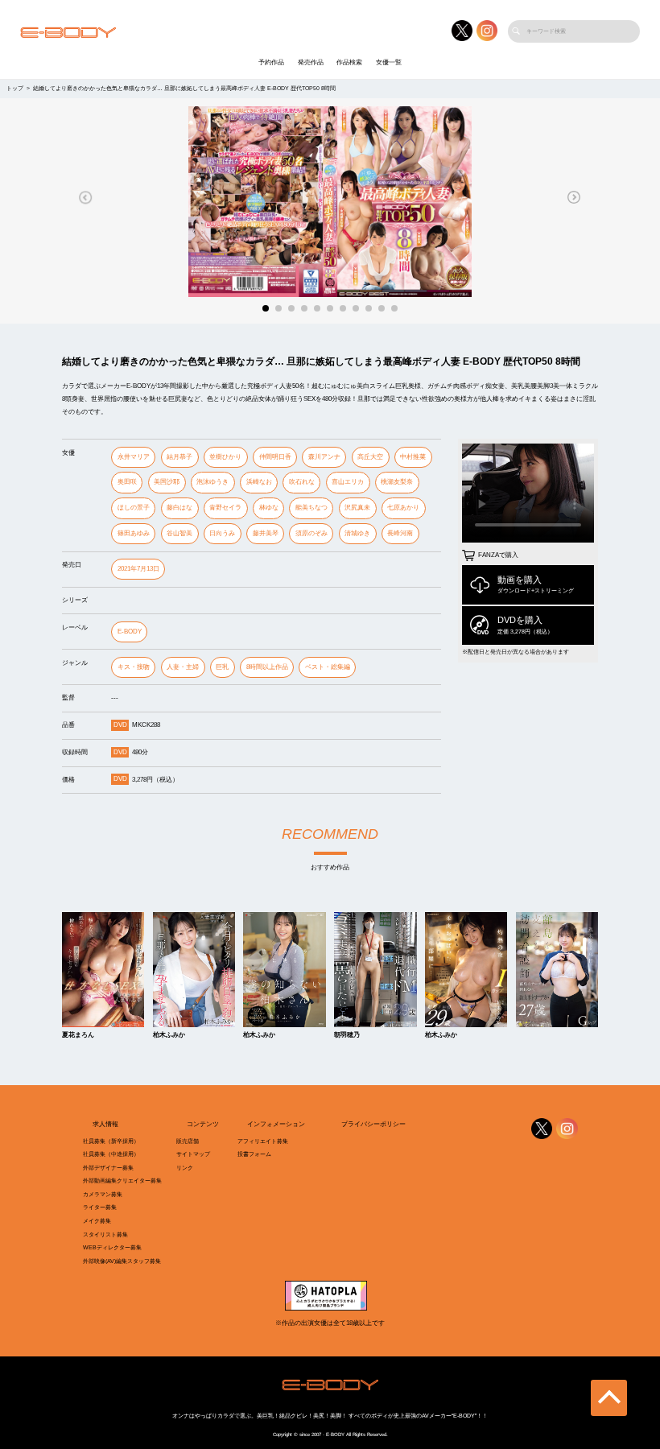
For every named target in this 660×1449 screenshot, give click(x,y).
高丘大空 (370, 456)
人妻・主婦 (183, 667)
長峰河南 (400, 533)
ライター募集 (100, 1207)
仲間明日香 (275, 456)
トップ (14, 88)
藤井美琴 (265, 533)
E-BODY (130, 631)
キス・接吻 (134, 667)
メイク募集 (97, 1221)
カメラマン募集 (102, 1194)
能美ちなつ (311, 507)
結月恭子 (179, 456)
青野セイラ (225, 507)
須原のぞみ (311, 533)
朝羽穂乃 (347, 1035)
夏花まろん (78, 1035)
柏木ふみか (169, 1035)
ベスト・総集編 (327, 667)
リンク (184, 1168)
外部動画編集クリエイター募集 (122, 1181)
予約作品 (271, 62)
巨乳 (222, 667)
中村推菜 (413, 456)
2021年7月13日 (138, 568)
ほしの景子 (134, 507)
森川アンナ (324, 456)
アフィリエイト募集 (262, 1141)
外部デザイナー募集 (108, 1168)
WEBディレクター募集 (112, 1248)
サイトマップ (193, 1154)
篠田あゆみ (134, 533)
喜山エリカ (348, 481)
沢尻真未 (357, 507)
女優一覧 (389, 62)
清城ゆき (357, 533)
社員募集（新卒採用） (111, 1141)
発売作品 (311, 62)
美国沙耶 (166, 481)
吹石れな (302, 481)
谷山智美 (179, 533)
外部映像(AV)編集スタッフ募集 (122, 1261)
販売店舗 (187, 1141)
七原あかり (403, 507)
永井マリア (134, 456)
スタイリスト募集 (105, 1235)
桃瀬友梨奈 (397, 481)
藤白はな (179, 507)
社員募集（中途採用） (111, 1154)
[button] (85, 197)
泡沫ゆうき (212, 481)
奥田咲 (127, 481)
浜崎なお (259, 481)
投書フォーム (254, 1154)
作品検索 (349, 62)
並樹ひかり (225, 456)
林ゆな (268, 507)
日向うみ (222, 533)
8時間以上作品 (267, 667)
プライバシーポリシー (373, 1124)
